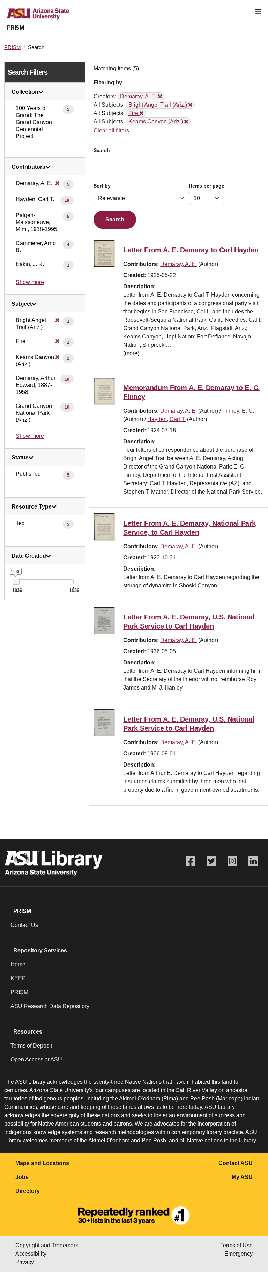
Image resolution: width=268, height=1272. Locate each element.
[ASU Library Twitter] (211, 861)
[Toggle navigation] (258, 11)
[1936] (16, 581)
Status (20, 457)
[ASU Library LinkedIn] (253, 861)
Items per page (206, 186)
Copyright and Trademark (46, 1245)
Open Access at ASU (36, 1059)
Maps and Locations (42, 1163)
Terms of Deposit (31, 1046)
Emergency (238, 1254)
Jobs (22, 1177)
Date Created (29, 556)
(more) (131, 353)
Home (17, 964)
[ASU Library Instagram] (232, 861)
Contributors (28, 167)
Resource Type (32, 507)
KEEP (18, 978)
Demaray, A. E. (178, 264)
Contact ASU (235, 1163)
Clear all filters (111, 131)
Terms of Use (236, 1245)
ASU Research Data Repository (49, 1006)
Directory (27, 1191)
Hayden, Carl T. (166, 419)
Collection (25, 92)
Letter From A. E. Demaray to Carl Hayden (190, 250)
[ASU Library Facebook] (190, 861)
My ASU (242, 1177)
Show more (30, 282)
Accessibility (30, 1254)
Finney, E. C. (238, 411)
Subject (22, 304)
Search (102, 150)
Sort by (102, 186)
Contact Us (24, 925)
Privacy (24, 1262)
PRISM (15, 28)
